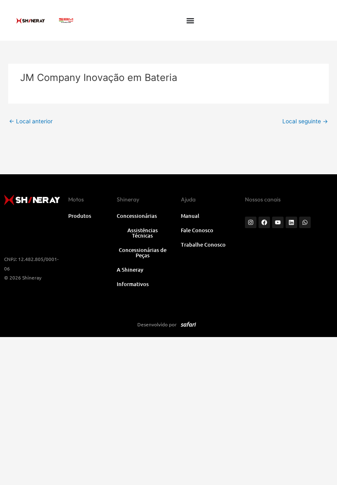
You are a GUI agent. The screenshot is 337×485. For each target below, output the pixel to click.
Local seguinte (305, 121)
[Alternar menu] (190, 20)
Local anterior (31, 121)
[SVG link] (66, 20)
